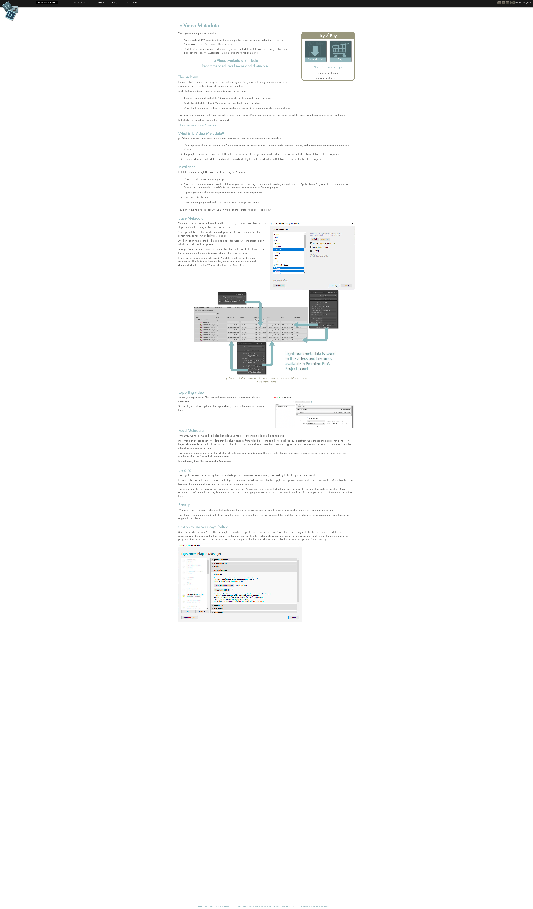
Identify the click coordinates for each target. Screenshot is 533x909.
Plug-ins (101, 2)
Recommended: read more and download (235, 66)
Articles (91, 2)
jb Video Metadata (198, 25)
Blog (83, 2)
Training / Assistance (117, 2)
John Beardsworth (319, 906)
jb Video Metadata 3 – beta (235, 60)
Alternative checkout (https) (328, 67)
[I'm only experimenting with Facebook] (507, 2)
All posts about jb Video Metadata (198, 125)
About (76, 2)
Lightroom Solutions (47, 2)
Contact (134, 2)
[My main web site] (503, 2)
